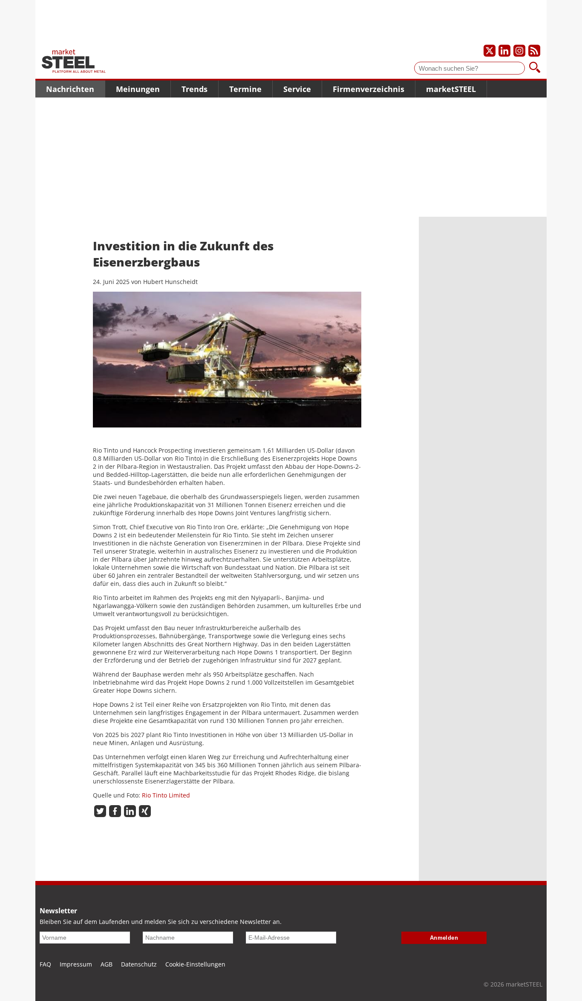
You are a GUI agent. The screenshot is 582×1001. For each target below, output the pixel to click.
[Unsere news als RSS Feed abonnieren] (534, 51)
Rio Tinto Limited (166, 795)
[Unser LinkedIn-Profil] (504, 51)
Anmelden (444, 938)
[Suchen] (534, 68)
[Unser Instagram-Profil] (519, 51)
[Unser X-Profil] (490, 51)
